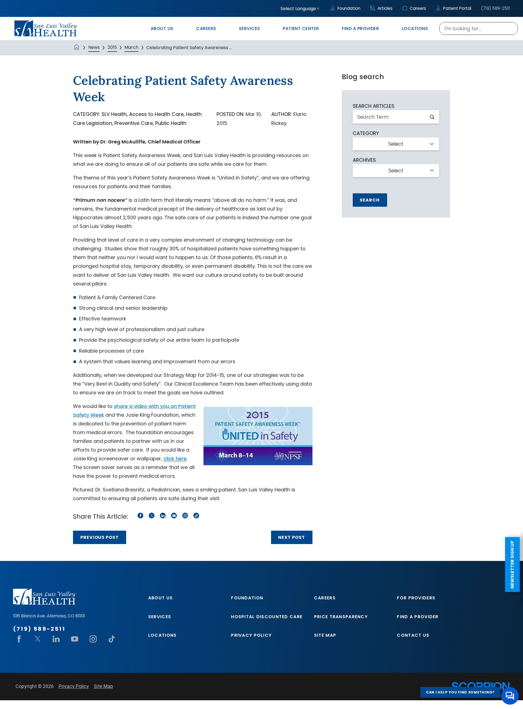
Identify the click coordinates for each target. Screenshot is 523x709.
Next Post (291, 537)
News (94, 47)
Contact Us (413, 635)
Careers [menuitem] (206, 28)
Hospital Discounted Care (266, 617)
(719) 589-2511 (495, 8)
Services (159, 617)
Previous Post (99, 537)
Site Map (325, 635)
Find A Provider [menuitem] (360, 28)
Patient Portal (456, 8)
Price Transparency (341, 617)
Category (366, 133)
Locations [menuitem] (415, 28)
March (131, 47)
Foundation (348, 8)
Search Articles (373, 106)
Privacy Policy (251, 635)
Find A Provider (417, 617)
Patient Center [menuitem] (301, 28)
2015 (112, 47)
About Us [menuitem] (162, 28)
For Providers (416, 598)
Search (370, 200)
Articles (384, 8)
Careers (417, 8)
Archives (364, 160)
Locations (162, 635)
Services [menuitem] (249, 28)
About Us (160, 598)
